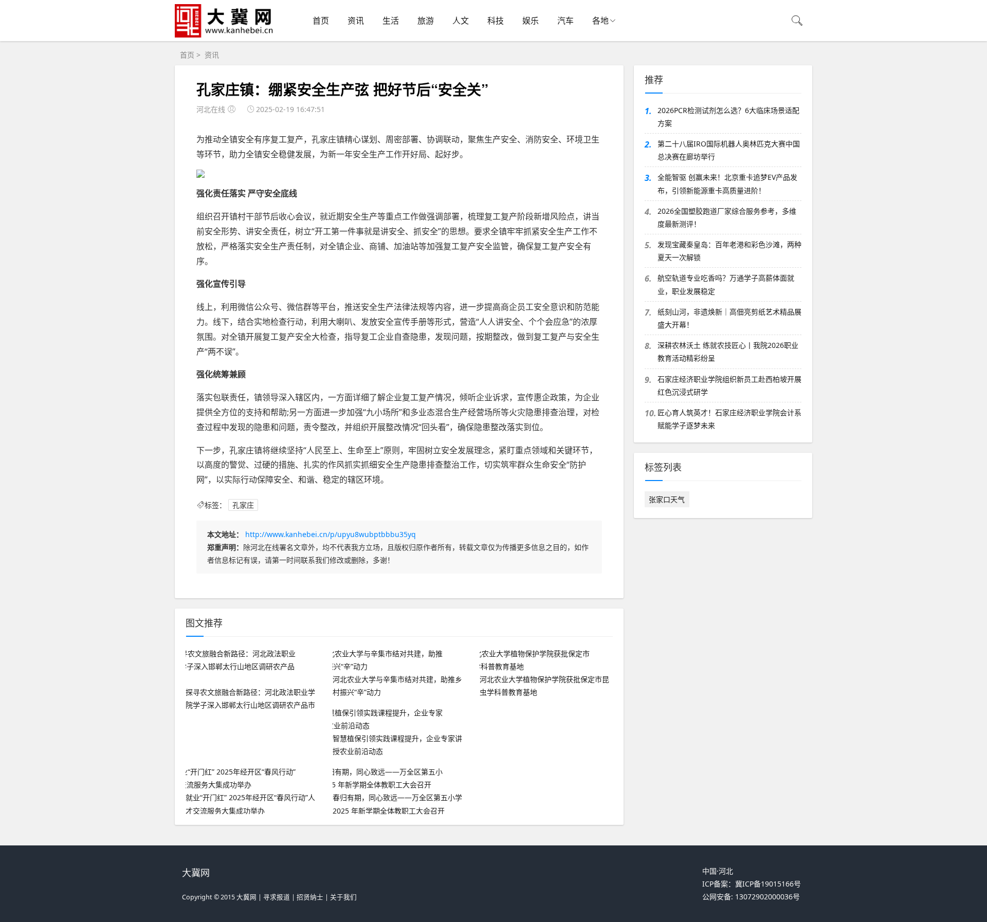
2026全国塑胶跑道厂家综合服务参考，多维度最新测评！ (726, 217)
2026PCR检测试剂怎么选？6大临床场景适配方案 (728, 116)
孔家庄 (243, 505)
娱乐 (530, 20)
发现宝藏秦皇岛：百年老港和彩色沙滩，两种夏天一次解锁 (729, 250)
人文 (460, 20)
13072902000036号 (767, 896)
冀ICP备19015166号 (768, 884)
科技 (495, 20)
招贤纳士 (310, 897)
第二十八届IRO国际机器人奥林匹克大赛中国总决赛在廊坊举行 (728, 150)
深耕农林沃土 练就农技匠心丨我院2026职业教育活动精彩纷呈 (727, 351)
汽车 (565, 20)
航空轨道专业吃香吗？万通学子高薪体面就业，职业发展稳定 (725, 284)
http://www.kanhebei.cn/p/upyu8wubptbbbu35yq (330, 534)
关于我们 (343, 897)
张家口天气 (667, 499)
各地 (600, 20)
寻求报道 (276, 897)
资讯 (356, 20)
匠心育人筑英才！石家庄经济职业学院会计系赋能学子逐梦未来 (729, 419)
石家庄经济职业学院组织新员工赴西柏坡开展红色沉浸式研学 (729, 385)
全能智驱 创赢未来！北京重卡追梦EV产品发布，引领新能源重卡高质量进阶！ (727, 183)
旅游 (425, 20)
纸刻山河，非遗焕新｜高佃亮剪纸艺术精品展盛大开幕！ (729, 318)
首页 (321, 20)
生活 (390, 20)
